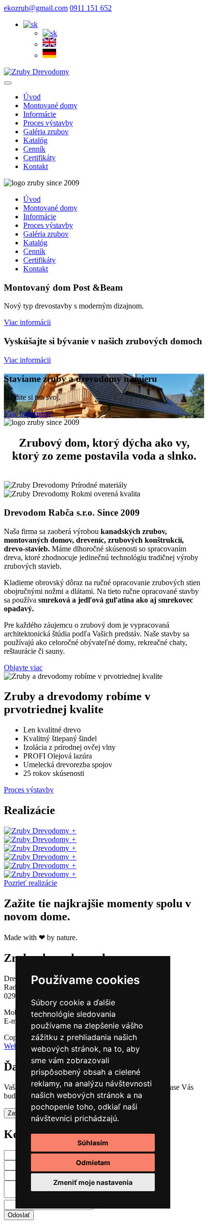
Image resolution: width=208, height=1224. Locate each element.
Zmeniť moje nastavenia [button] (93, 1182)
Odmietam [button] (93, 1162)
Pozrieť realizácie (30, 883)
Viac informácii (27, 322)
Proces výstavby (29, 790)
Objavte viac (23, 667)
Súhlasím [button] (92, 1143)
